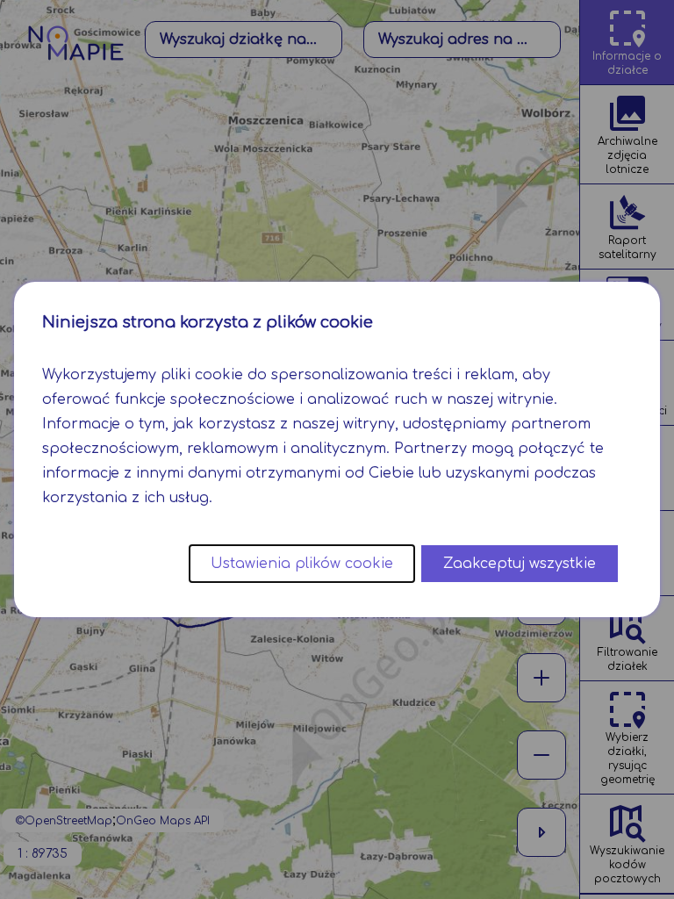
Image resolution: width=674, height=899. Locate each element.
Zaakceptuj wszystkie (519, 564)
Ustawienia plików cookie (302, 564)
